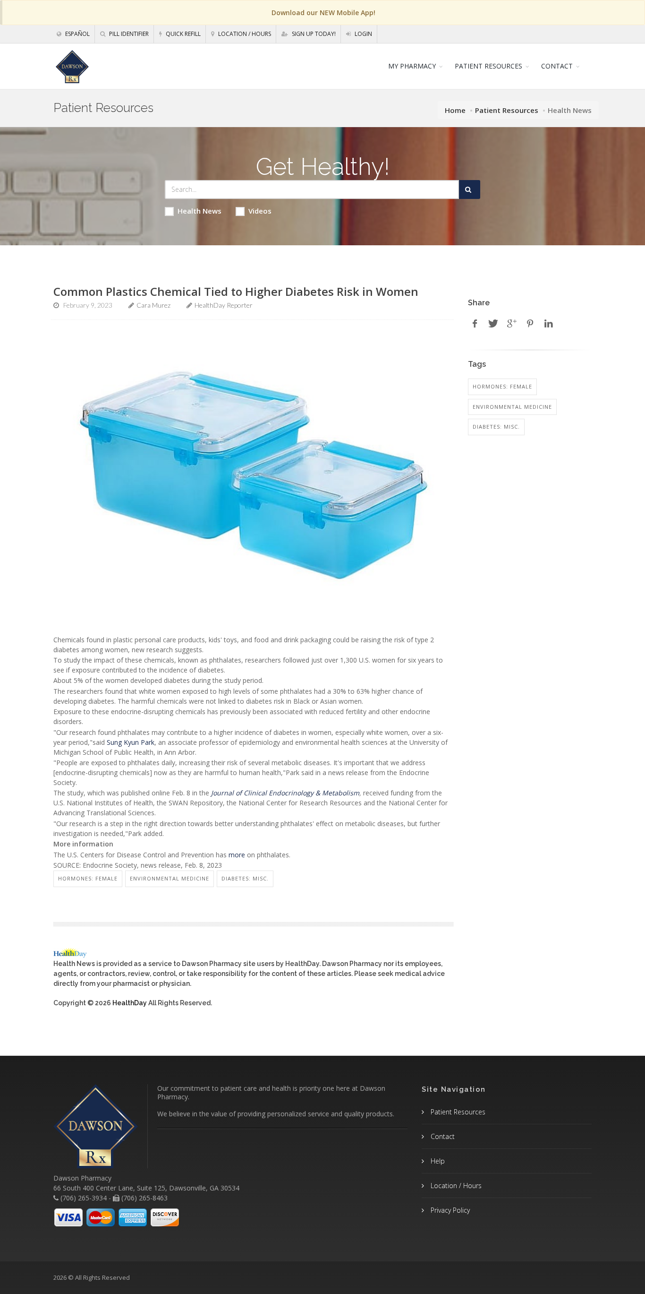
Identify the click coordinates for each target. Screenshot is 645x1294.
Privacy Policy (449, 1210)
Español (77, 34)
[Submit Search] (469, 189)
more (237, 854)
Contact (442, 1136)
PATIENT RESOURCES (488, 65)
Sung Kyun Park (130, 742)
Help (437, 1160)
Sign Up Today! (313, 34)
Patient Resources (506, 110)
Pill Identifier (128, 34)
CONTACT (557, 65)
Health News (199, 211)
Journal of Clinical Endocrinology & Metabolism (285, 792)
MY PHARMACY (412, 65)
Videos (260, 211)
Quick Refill (182, 34)
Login (362, 34)
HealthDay (129, 1003)
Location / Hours (244, 34)
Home (455, 110)
